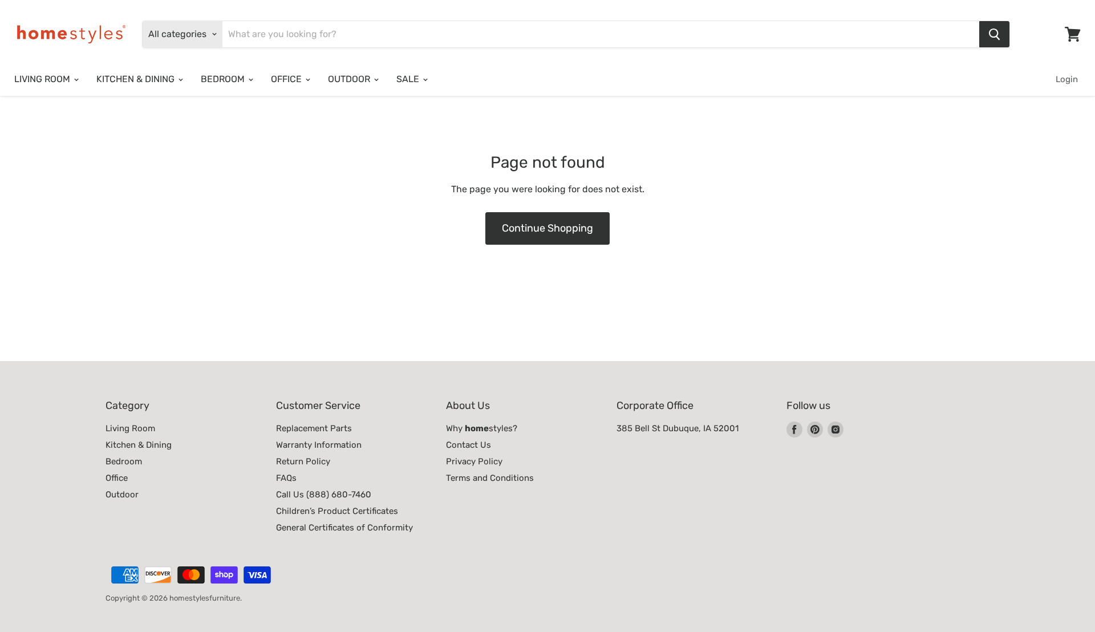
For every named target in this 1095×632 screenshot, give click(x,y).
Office (117, 478)
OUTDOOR (350, 79)
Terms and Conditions (490, 478)
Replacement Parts (314, 428)
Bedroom (124, 461)
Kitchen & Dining (139, 445)
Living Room (130, 428)
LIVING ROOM (43, 79)
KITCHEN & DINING (136, 79)
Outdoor (122, 494)
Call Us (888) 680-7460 (323, 494)
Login (1067, 79)
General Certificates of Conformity (344, 527)
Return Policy (303, 461)
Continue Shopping (547, 228)
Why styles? (481, 428)
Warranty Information (319, 445)
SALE (408, 79)
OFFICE (287, 79)
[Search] (994, 34)
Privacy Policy (474, 461)
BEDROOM (224, 79)
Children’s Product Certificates (337, 511)
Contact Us (468, 445)
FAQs (286, 478)
